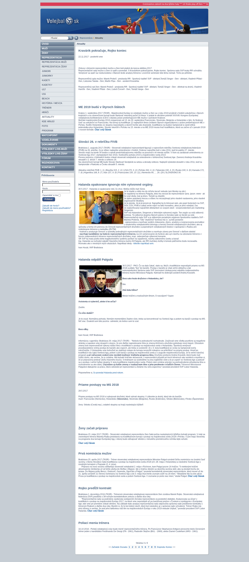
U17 (44, 89)
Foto (45, 126)
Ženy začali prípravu (93, 428)
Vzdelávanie (50, 140)
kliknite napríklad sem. (143, 243)
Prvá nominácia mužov (94, 453)
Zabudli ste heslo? (50, 206)
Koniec (169, 547)
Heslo (45, 188)
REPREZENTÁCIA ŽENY (54, 66)
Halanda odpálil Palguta (95, 259)
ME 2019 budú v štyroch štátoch (101, 107)
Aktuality (48, 117)
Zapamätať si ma (50, 195)
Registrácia (47, 210)
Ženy (45, 53)
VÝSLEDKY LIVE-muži (54, 149)
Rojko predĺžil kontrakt (94, 488)
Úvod (45, 44)
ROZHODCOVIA (51, 162)
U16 (44, 94)
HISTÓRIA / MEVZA (52, 103)
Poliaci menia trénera (93, 523)
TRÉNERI (46, 108)
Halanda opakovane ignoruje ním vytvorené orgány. (115, 184)
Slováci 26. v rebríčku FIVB (97, 141)
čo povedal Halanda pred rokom (108, 373)
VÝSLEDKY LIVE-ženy (54, 153)
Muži (45, 48)
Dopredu (161, 547)
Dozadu (123, 547)
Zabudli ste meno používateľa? (56, 208)
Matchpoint (50, 135)
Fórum (46, 158)
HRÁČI (45, 112)
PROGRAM (47, 130)
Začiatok (115, 547)
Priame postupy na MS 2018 (98, 384)
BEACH (45, 98)
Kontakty (48, 167)
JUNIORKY (47, 76)
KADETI (46, 80)
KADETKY (47, 85)
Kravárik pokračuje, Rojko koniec (102, 50)
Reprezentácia (86, 38)
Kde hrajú (48, 121)
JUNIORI (46, 71)
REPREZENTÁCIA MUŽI (54, 62)
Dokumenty (49, 144)
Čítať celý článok (103, 130)
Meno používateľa (50, 182)
